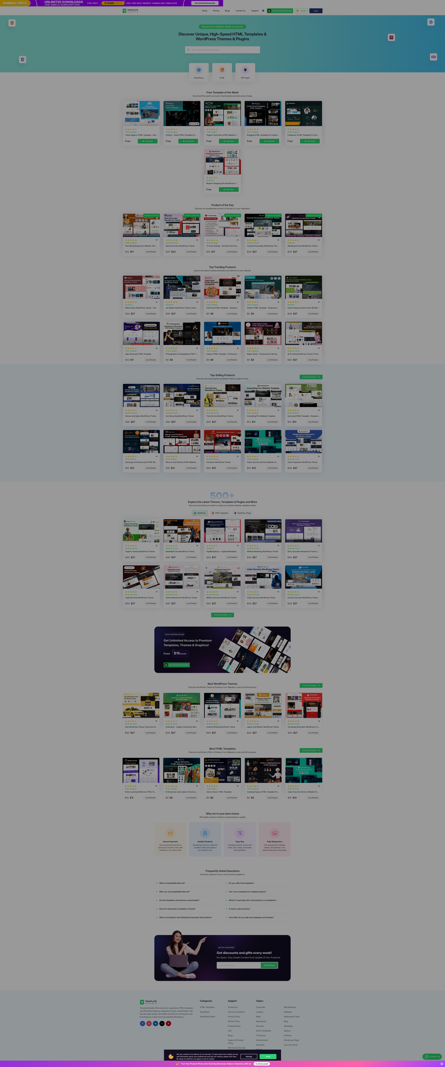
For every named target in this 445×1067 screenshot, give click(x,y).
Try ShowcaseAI (261, 1064)
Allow (268, 1056)
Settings (249, 1056)
